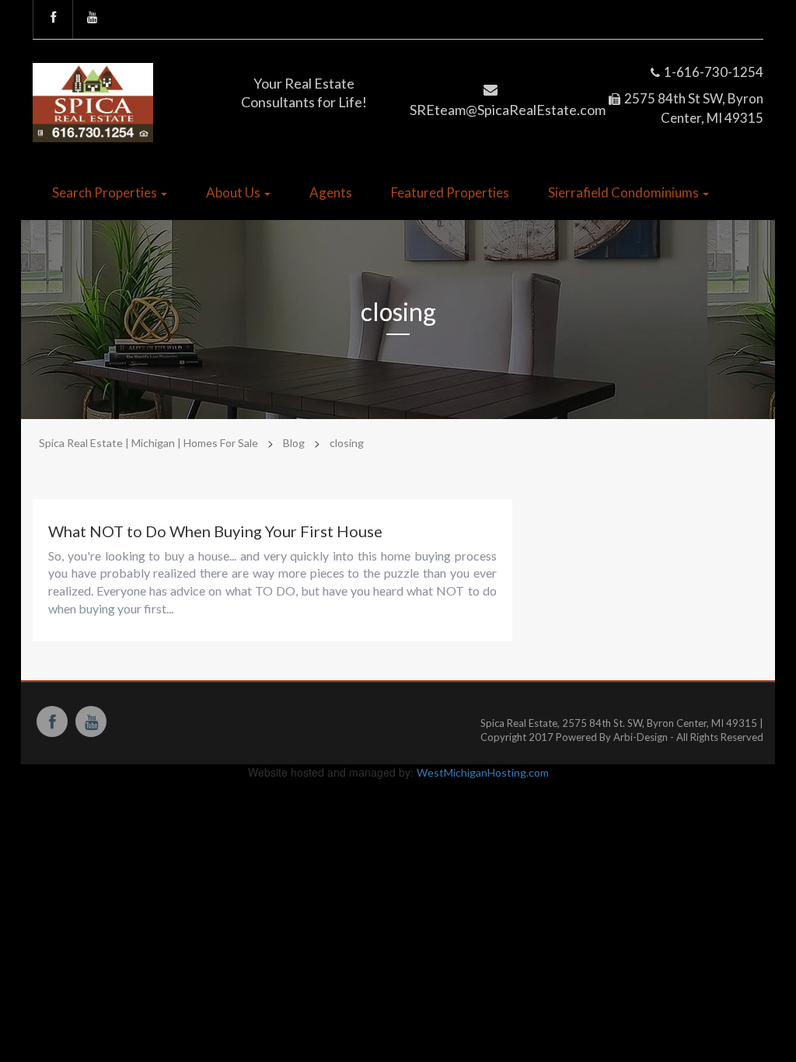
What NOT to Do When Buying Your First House (215, 531)
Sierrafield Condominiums (624, 192)
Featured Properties (450, 192)
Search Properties (105, 192)
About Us (234, 192)
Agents (330, 192)
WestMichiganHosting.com (483, 772)
